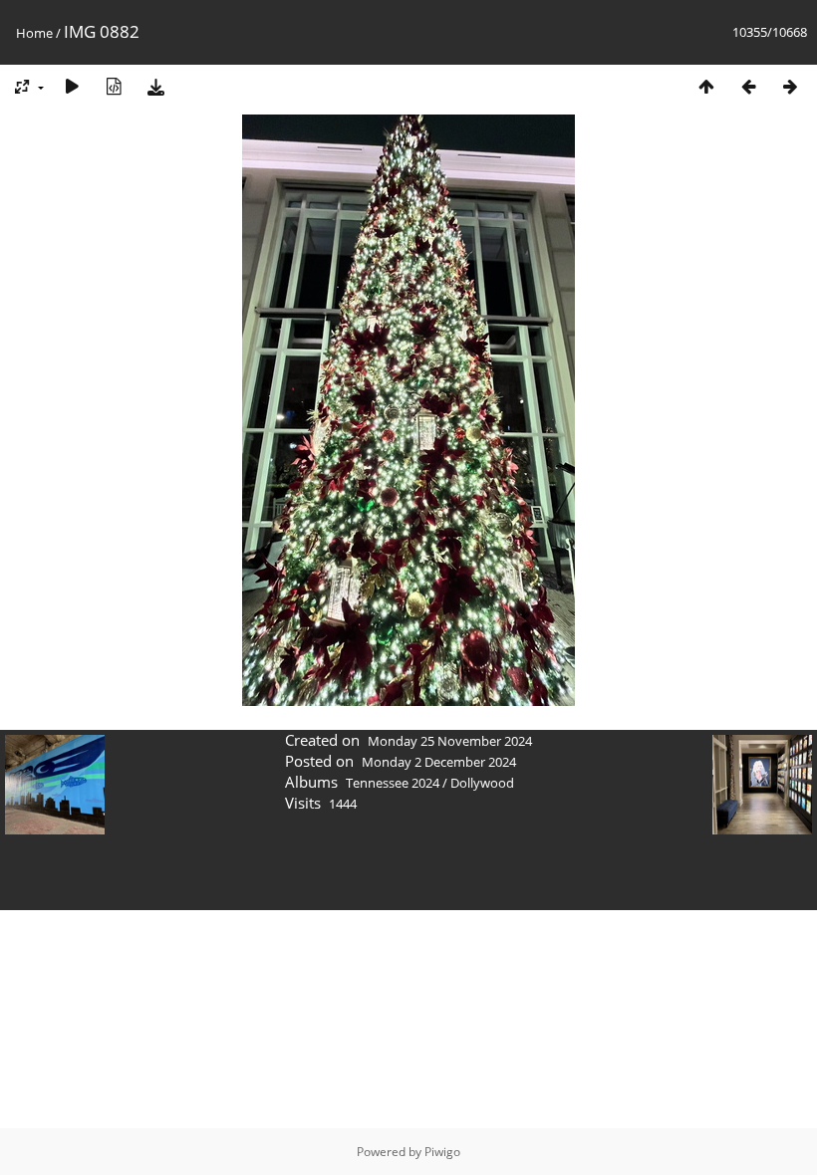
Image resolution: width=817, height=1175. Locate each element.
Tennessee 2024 (392, 783)
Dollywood (482, 783)
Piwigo (442, 1151)
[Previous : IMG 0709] (748, 86)
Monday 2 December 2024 (439, 762)
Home (34, 33)
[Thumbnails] (706, 86)
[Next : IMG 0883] (790, 86)
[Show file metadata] (114, 86)
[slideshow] (72, 86)
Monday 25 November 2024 (450, 741)
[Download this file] (155, 86)
